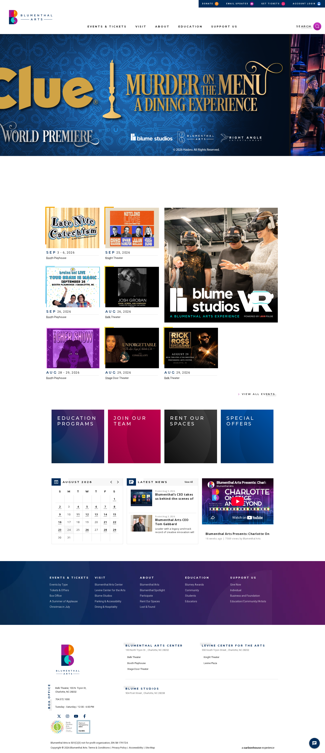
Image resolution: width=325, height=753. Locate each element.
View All (189, 482)
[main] (162, 297)
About (162, 26)
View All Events (258, 394)
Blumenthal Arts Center (109, 584)
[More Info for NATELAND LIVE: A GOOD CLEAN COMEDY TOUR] (132, 228)
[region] (87, 511)
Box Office (56, 595)
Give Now (235, 584)
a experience (258, 747)
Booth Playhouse (56, 257)
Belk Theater (113, 317)
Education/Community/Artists (248, 601)
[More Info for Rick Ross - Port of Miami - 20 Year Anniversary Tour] (191, 348)
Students (190, 595)
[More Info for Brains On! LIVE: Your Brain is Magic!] (73, 287)
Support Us (224, 26)
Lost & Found (147, 606)
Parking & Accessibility (108, 601)
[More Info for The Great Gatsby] (162, 95)
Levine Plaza (210, 663)
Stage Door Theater (117, 378)
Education (190, 26)
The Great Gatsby (93, 166)
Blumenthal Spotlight (152, 590)
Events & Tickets (107, 26)
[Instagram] (67, 716)
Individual (235, 590)
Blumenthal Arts (149, 584)
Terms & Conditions (99, 747)
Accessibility (136, 747)
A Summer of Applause (64, 601)
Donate (208, 4)
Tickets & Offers (59, 590)
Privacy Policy (119, 747)
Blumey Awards (194, 584)
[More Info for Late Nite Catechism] (73, 228)
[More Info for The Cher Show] (73, 348)
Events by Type (59, 584)
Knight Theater (114, 257)
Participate (146, 595)
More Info (280, 177)
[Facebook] (84, 716)
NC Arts (61, 727)
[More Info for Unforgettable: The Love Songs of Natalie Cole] (132, 348)
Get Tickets (271, 4)
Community (192, 590)
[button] (320, 39)
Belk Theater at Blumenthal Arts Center (51, 185)
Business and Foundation (245, 595)
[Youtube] (76, 716)
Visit (141, 26)
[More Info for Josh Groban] (132, 287)
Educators (191, 601)
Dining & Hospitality (106, 606)
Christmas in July (60, 606)
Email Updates (237, 4)
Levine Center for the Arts (110, 590)
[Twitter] (59, 716)
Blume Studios (103, 595)
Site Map (150, 747)
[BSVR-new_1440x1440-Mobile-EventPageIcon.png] (221, 265)
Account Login (305, 4)
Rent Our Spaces (150, 601)
